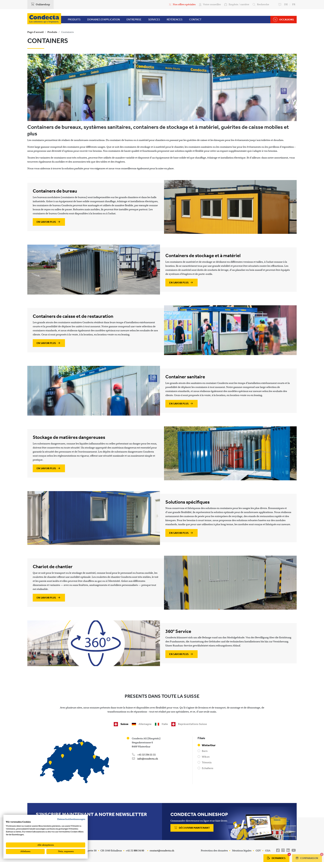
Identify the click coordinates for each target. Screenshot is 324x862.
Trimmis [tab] (207, 762)
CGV (258, 850)
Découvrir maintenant (194, 827)
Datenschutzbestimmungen (71, 819)
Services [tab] (154, 19)
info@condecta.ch (147, 758)
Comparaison (311, 857)
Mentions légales (241, 850)
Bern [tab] (205, 751)
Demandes (280, 857)
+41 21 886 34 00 (134, 850)
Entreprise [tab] (134, 19)
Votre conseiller (212, 4)
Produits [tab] (74, 19)
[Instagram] (283, 850)
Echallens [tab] (207, 768)
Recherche (263, 4)
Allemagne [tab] (145, 724)
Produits (52, 32)
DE (286, 4)
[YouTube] (294, 850)
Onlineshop (42, 4)
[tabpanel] (162, 761)
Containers (67, 32)
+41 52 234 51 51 (146, 754)
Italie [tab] (165, 724)
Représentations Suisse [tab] (192, 724)
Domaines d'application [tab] (103, 19)
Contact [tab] (195, 19)
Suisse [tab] (124, 724)
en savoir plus (47, 221)
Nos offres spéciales (184, 4)
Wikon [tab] (206, 756)
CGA (267, 850)
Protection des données (214, 850)
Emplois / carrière (239, 4)
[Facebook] (277, 850)
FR (293, 4)
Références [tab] (174, 19)
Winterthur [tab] (208, 745)
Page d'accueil (35, 32)
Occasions (286, 19)
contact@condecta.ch (161, 850)
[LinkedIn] (288, 850)
